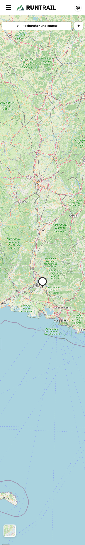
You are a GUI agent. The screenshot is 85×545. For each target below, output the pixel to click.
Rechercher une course (40, 26)
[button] (42, 282)
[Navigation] (8, 7)
